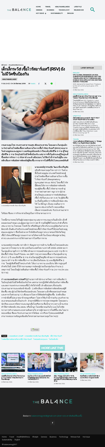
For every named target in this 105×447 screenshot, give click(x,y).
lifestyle (77, 116)
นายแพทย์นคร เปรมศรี (15, 336)
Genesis (44, 437)
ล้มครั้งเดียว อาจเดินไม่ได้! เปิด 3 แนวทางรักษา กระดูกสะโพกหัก (90, 377)
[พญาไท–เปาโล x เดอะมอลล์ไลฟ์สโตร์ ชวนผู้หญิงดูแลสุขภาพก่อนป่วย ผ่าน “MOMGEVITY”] (39, 362)
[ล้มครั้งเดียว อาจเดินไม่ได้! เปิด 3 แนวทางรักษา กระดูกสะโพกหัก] (92, 362)
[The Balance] (20, 10)
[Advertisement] (52, 40)
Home (4, 437)
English (76, 73)
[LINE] (51, 83)
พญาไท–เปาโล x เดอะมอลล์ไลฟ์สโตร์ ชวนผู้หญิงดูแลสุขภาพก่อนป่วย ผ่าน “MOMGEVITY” (39, 377)
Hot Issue (86, 437)
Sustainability (7, 440)
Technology (63, 437)
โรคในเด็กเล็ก (53, 339)
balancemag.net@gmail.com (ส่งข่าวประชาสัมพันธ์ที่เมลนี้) (57, 415)
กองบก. (33, 84)
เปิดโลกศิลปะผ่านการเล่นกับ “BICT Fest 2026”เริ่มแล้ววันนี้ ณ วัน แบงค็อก (86, 119)
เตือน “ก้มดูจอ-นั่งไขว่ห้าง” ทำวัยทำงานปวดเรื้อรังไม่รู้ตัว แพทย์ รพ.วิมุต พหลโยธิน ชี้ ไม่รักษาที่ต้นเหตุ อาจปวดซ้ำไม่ (65, 378)
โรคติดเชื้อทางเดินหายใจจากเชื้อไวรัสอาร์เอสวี (16, 339)
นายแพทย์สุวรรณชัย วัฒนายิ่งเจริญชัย (37, 336)
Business (53, 437)
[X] (45, 83)
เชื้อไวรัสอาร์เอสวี (56, 336)
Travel (76, 139)
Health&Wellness (16, 65)
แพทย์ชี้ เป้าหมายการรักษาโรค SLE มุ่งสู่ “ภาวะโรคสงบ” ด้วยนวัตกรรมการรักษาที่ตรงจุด (87, 97)
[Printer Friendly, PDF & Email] (35, 331)
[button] (92, 10)
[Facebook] (39, 83)
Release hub (75, 437)
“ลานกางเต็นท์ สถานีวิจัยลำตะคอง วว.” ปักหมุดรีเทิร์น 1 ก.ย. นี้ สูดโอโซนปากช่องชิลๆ (87, 142)
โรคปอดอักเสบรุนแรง (40, 339)
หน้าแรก (4, 65)
